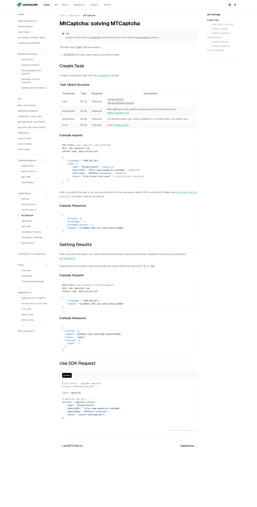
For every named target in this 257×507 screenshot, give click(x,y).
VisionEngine (27, 182)
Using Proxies (24, 138)
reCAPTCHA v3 (28, 210)
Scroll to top (212, 63)
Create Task (213, 20)
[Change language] (229, 5)
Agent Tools (27, 314)
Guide (47, 5)
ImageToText (27, 166)
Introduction (27, 59)
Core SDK (26, 309)
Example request (220, 29)
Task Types (23, 32)
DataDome (26, 221)
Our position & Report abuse (32, 37)
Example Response (221, 33)
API (56, 5)
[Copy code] (193, 144)
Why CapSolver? (26, 331)
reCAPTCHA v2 (28, 171)
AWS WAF (26, 177)
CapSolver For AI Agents (33, 298)
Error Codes (24, 149)
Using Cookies (25, 144)
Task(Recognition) (27, 160)
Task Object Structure (223, 24)
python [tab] (66, 375)
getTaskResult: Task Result (31, 122)
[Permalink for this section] (86, 65)
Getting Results (214, 37)
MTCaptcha (27, 215)
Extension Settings (30, 65)
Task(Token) (24, 193)
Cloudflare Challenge (31, 237)
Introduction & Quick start (34, 303)
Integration (26, 276)
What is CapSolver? (27, 21)
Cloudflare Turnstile (31, 232)
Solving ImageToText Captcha (31, 72)
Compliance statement (29, 43)
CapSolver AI (24, 292)
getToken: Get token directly (32, 127)
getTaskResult (143, 37)
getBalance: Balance (28, 111)
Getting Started (25, 26)
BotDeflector (28, 243)
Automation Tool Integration (31, 254)
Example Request (220, 41)
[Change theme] (235, 5)
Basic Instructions (27, 105)
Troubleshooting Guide (32, 281)
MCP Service (27, 320)
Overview (26, 270)
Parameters (23, 133)
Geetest (25, 199)
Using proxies (121, 125)
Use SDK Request (215, 50)
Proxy (21, 265)
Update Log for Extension (33, 88)
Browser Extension (27, 54)
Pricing (107, 5)
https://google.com (117, 112)
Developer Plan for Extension (30, 80)
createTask (95, 37)
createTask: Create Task (30, 116)
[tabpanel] (128, 400)
